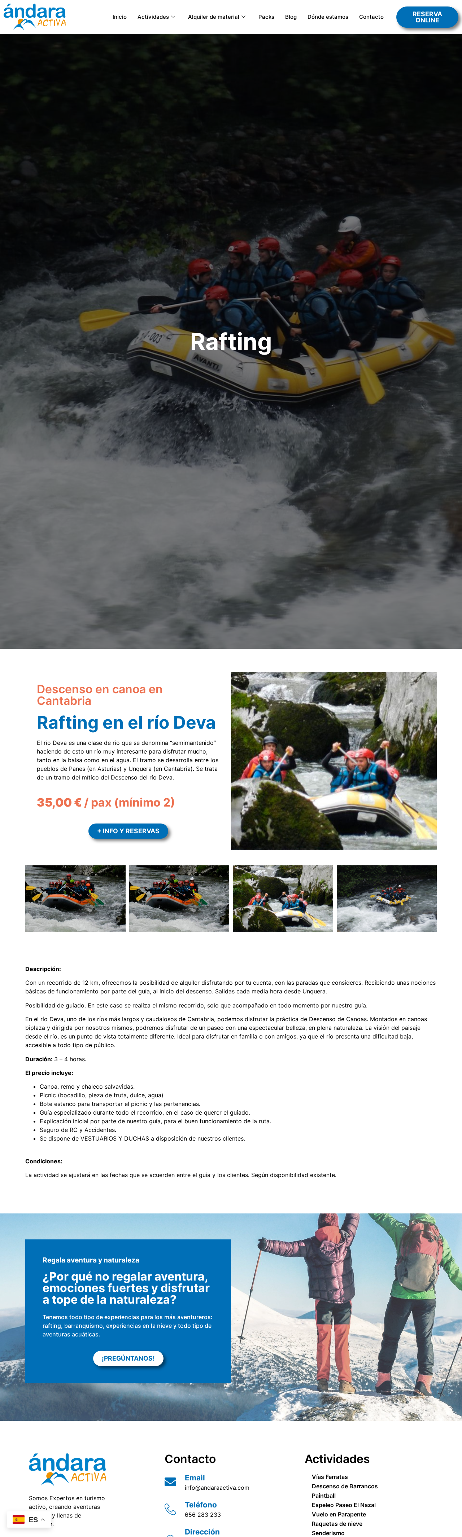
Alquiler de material (213, 16)
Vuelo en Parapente (339, 1514)
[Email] (170, 1482)
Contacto (371, 16)
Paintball (324, 1495)
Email (195, 1477)
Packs (266, 16)
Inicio (120, 16)
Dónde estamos (328, 16)
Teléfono (201, 1504)
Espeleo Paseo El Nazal (344, 1505)
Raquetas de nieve (337, 1523)
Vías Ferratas (330, 1476)
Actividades (153, 16)
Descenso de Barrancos (345, 1486)
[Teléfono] (170, 1509)
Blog (291, 16)
